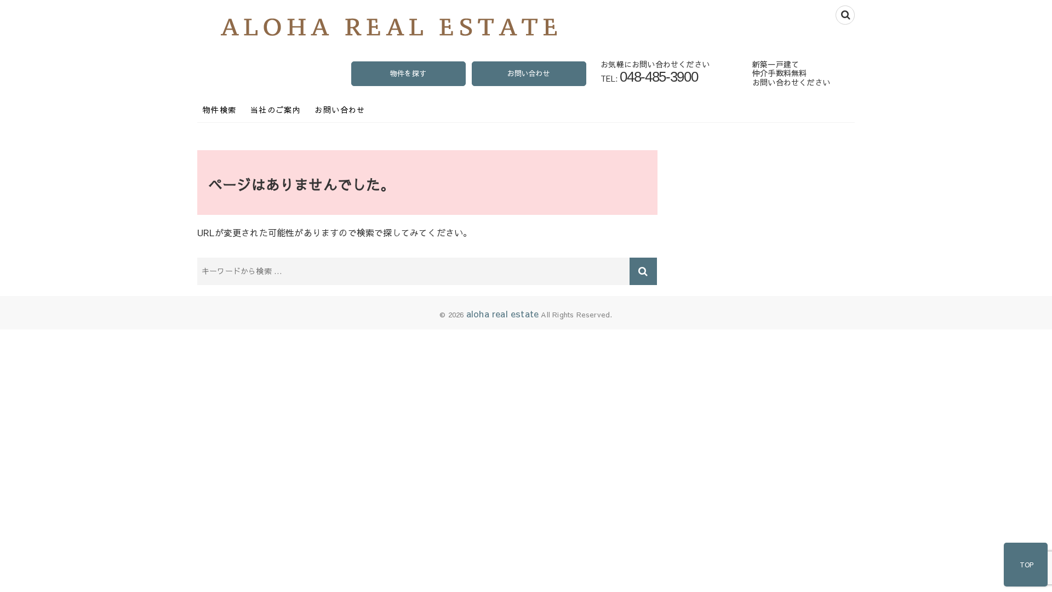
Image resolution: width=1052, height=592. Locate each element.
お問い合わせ (528, 73)
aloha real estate (502, 314)
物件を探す (408, 73)
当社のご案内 (275, 109)
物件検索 (220, 109)
